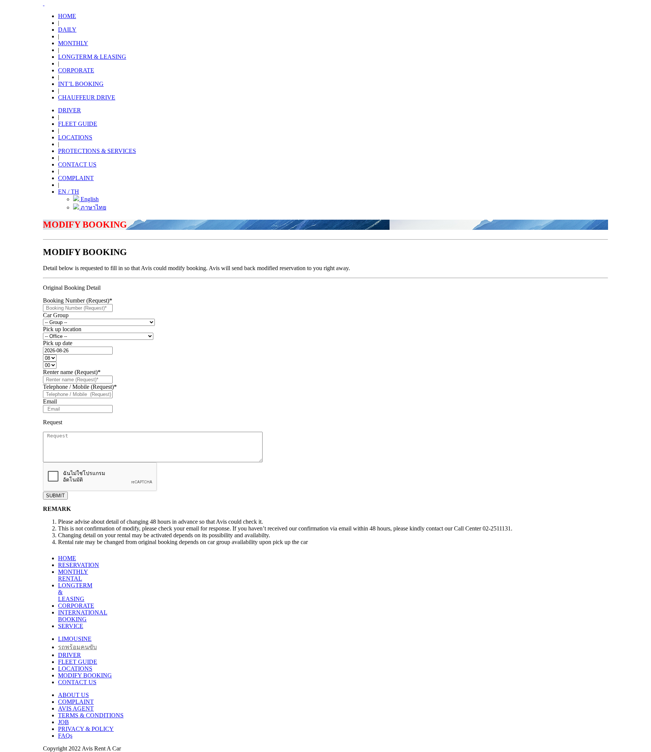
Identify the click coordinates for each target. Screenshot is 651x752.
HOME (67, 16)
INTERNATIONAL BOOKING (82, 615)
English (89, 199)
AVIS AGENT (76, 708)
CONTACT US (77, 164)
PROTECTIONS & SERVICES (97, 151)
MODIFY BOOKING (85, 675)
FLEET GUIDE (77, 124)
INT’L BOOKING (81, 84)
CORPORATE (76, 70)
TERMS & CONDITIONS (91, 715)
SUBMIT (55, 495)
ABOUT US (73, 695)
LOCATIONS (75, 137)
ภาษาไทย (92, 207)
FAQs (65, 735)
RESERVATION (78, 565)
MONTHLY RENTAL (73, 575)
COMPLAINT (76, 178)
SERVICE (70, 626)
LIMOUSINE (75, 639)
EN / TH (68, 191)
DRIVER (69, 110)
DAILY (67, 29)
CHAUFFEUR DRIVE (86, 97)
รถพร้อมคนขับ (77, 647)
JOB (63, 722)
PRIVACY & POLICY (86, 729)
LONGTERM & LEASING (92, 56)
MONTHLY (73, 43)
